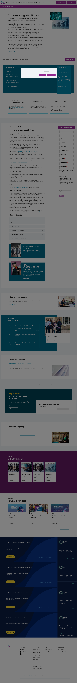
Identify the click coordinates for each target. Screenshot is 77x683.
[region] (39, 73)
